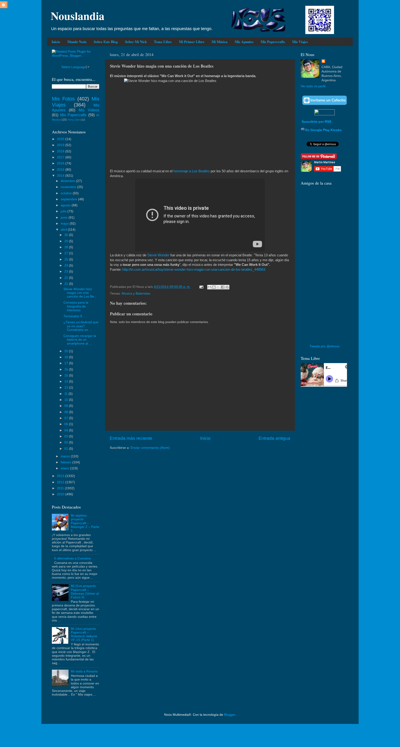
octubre (67, 193)
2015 (61, 169)
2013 (61, 476)
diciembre (68, 181)
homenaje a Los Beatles (191, 171)
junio (65, 217)
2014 (61, 175)
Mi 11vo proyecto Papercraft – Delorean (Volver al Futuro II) (85, 591)
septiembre (69, 199)
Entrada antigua (274, 438)
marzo (66, 456)
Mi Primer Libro (191, 41)
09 (66, 406)
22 (66, 277)
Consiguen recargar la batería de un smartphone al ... (79, 339)
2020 (61, 139)
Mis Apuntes (244, 41)
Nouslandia (77, 15)
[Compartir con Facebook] (222, 287)
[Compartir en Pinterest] (227, 287)
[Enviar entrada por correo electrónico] (201, 287)
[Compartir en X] (218, 287)
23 (66, 271)
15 (66, 375)
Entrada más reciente (131, 438)
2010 (61, 494)
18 (66, 357)
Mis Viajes (300, 41)
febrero (66, 462)
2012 (61, 482)
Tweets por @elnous (324, 346)
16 (66, 369)
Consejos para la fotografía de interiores (75, 306)
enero (65, 468)
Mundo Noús (77, 41)
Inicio (56, 41)
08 (66, 412)
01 (66, 448)
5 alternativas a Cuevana (72, 558)
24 (66, 265)
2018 (61, 151)
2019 (61, 145)
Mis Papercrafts (273, 41)
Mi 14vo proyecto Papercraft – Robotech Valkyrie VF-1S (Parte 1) (84, 634)
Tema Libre (163, 41)
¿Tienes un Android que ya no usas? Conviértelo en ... (80, 325)
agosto (66, 205)
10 (66, 400)
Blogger (229, 714)
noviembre (69, 187)
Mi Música (220, 41)
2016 (61, 163)
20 (66, 351)
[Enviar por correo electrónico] (209, 287)
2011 (61, 488)
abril (64, 229)
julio (64, 211)
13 (66, 387)
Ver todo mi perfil (313, 86)
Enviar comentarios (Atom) (150, 447)
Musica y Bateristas (136, 293)
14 (66, 381)
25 (66, 259)
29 (66, 241)
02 (66, 442)
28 (66, 247)
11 (66, 393)
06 (66, 424)
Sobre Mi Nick (136, 41)
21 (66, 284)
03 (66, 436)
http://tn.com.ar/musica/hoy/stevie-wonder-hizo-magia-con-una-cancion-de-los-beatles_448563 (193, 269)
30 (66, 235)
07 (66, 418)
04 (66, 430)
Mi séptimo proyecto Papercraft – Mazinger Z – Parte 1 (85, 523)
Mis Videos (89, 110)
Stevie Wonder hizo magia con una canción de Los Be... (80, 292)
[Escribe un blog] (214, 287)
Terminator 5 (72, 316)
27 (66, 253)
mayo (65, 223)
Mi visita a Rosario (84, 671)
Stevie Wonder (158, 255)
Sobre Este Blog (106, 41)
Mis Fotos (63, 99)
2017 (61, 157)
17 (66, 363)
